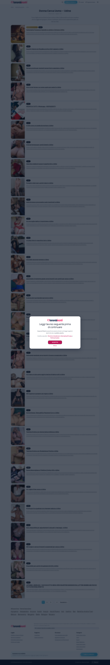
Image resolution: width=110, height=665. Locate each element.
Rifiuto (55, 345)
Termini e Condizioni (54, 336)
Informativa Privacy (66, 336)
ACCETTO (55, 342)
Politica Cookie (54, 338)
